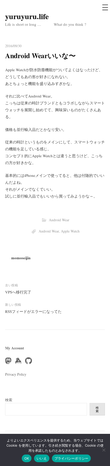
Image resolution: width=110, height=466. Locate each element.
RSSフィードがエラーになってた (33, 311)
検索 (8, 399)
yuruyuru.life (27, 16)
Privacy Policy (15, 374)
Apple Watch (70, 231)
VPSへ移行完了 (18, 292)
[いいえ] (103, 449)
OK (26, 458)
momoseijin (20, 258)
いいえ (42, 458)
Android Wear (59, 219)
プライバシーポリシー (71, 458)
